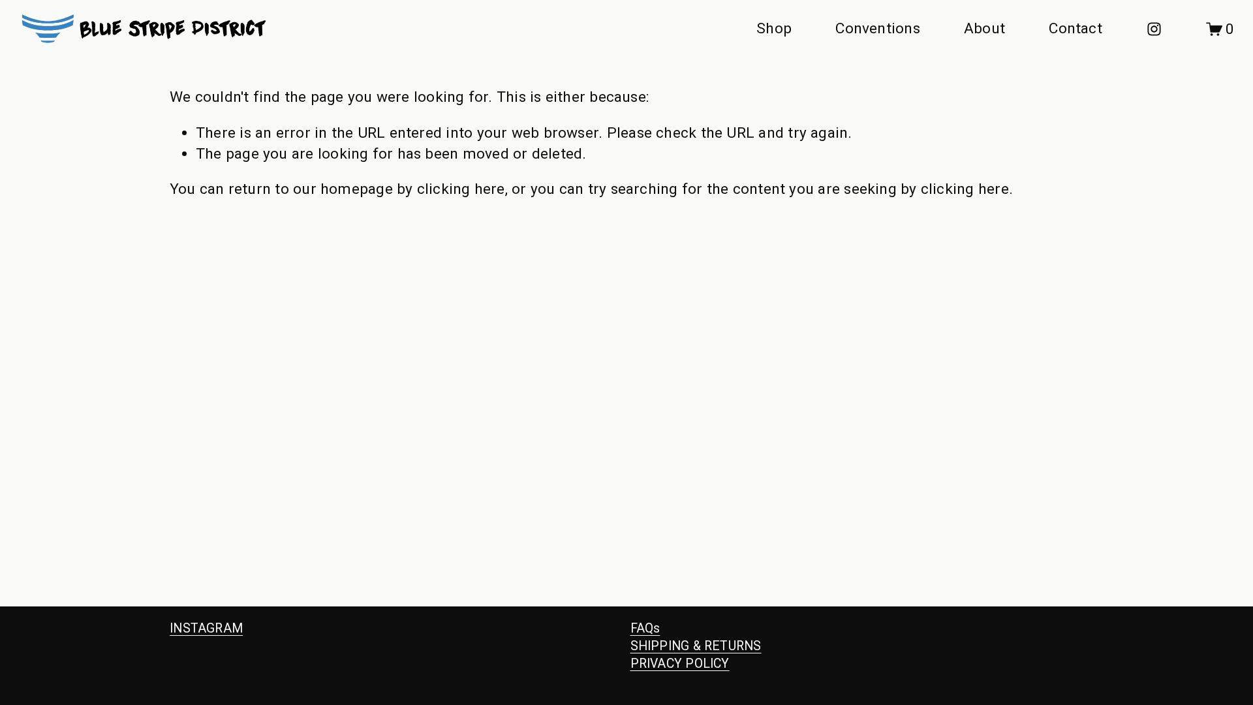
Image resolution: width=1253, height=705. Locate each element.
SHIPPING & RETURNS (696, 645)
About (984, 28)
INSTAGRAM (206, 628)
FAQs (645, 628)
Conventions (877, 28)
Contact (1075, 28)
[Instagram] (1154, 29)
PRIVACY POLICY (680, 663)
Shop (774, 28)
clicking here (461, 189)
